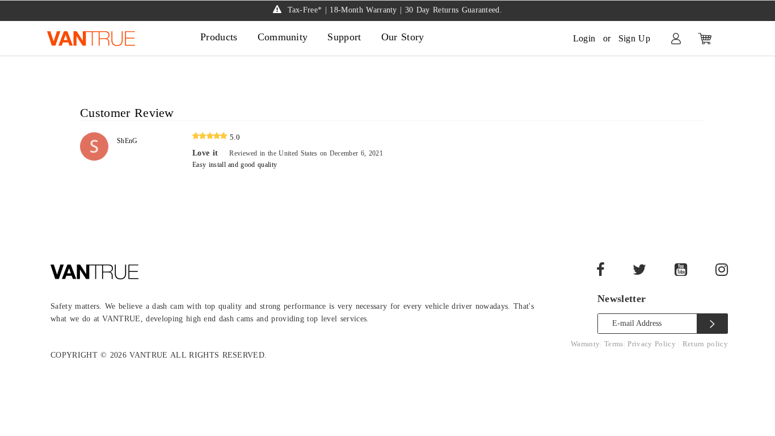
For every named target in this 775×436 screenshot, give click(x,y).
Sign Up (634, 38)
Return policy (705, 343)
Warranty (585, 343)
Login (584, 38)
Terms (614, 343)
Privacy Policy (652, 343)
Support (344, 37)
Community (283, 37)
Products (219, 37)
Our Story (402, 37)
